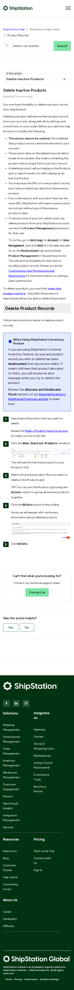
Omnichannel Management (11, 739)
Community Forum (10, 887)
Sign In (38, 870)
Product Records (18, 35)
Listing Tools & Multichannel (43, 765)
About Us (10, 900)
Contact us (37, 592)
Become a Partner (40, 789)
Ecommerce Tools (41, 777)
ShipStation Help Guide (44, 29)
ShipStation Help (14, 29)
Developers (10, 919)
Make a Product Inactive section (46, 431)
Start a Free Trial (44, 851)
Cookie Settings (49, 979)
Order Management (11, 751)
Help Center (10, 877)
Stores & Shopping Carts (44, 746)
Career (7, 911)
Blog (6, 858)
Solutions (10, 713)
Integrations (42, 715)
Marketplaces (42, 755)
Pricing (39, 839)
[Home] (18, 8)
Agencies (39, 729)
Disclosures (31, 979)
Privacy (18, 979)
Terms (8, 979)
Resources (11, 839)
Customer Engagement (11, 787)
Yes (10, 627)
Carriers (39, 736)
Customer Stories (9, 868)
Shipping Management (11, 727)
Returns (8, 796)
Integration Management (11, 818)
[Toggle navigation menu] (68, 8)
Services (8, 827)
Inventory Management (11, 763)
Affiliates (8, 926)
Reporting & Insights (10, 806)
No (27, 627)
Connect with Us (42, 861)
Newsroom (10, 851)
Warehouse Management (11, 775)
